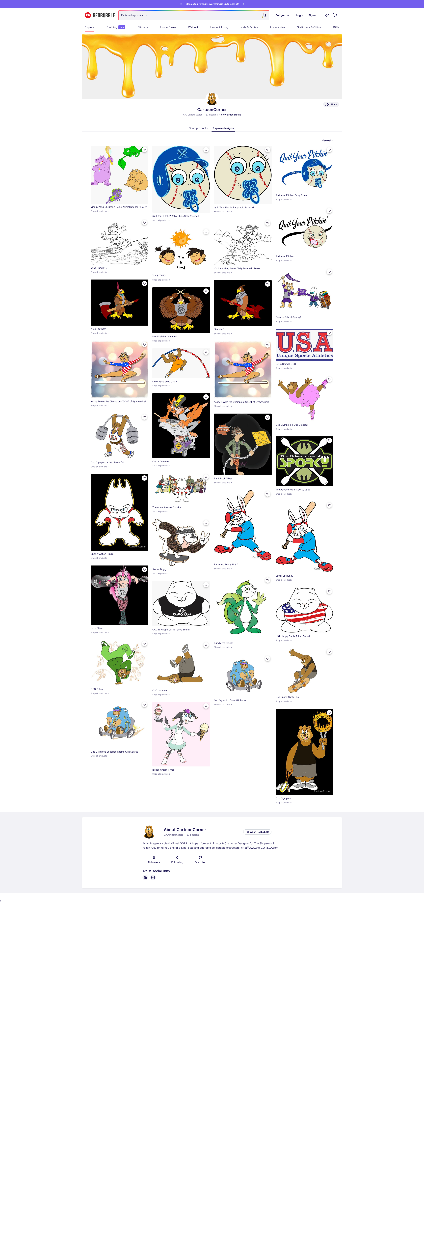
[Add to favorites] (144, 149)
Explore (89, 27)
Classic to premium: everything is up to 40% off (212, 3)
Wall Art (193, 27)
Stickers (143, 27)
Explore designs (223, 128)
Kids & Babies (249, 27)
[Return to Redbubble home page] (100, 15)
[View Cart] (335, 15)
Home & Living (219, 27)
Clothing (115, 27)
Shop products (198, 128)
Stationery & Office (309, 27)
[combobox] (194, 15)
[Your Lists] (327, 15)
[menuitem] (89, 27)
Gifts (336, 27)
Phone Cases (168, 27)
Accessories (277, 27)
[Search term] (264, 15)
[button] (212, 3)
